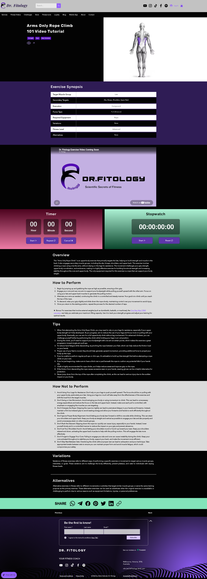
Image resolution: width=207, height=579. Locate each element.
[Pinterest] (95, 503)
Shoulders (116, 100)
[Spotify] (166, 6)
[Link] (119, 503)
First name (67, 527)
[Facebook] (161, 6)
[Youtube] (145, 6)
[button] (181, 5)
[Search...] (59, 5)
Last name (87, 527)
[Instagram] (150, 6)
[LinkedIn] (111, 503)
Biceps (109, 100)
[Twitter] (103, 503)
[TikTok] (156, 6)
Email (105, 527)
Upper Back (125, 100)
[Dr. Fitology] (3, 5)
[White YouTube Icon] (61, 565)
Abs (105, 100)
